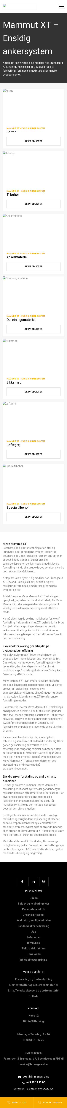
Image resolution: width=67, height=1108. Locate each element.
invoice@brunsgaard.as (33, 1064)
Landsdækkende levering (33, 926)
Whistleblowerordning (33, 960)
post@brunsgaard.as (35, 1077)
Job (33, 932)
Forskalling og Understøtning (33, 979)
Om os (34, 898)
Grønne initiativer (33, 915)
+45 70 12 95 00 (35, 1082)
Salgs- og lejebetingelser (33, 904)
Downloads (34, 954)
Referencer (34, 937)
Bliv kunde (33, 943)
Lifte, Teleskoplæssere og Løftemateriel (33, 991)
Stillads (33, 996)
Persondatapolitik (33, 909)
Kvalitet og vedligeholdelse (34, 920)
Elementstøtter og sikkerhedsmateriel (33, 985)
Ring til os (19, 1102)
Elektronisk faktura (33, 949)
